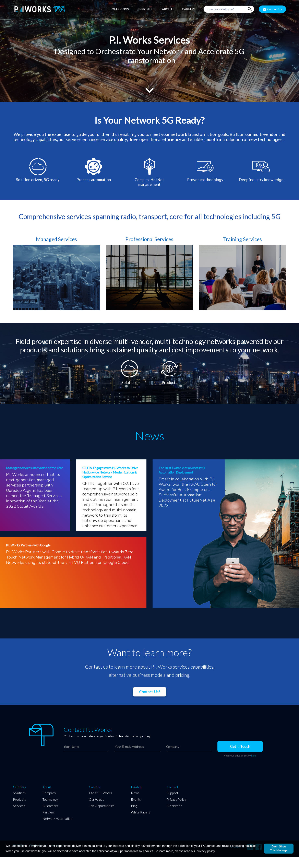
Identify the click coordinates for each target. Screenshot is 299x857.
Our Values (96, 799)
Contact (172, 787)
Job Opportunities (101, 806)
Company (49, 793)
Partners (49, 812)
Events (136, 799)
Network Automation (57, 818)
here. (253, 755)
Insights (136, 787)
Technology (50, 799)
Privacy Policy (176, 799)
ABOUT (167, 9)
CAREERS (188, 9)
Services (19, 806)
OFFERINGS (120, 9)
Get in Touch (240, 746)
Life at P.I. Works (100, 793)
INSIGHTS (145, 9)
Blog (134, 806)
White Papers (140, 812)
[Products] (169, 361)
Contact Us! (149, 691)
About (47, 787)
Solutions (19, 793)
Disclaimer (174, 806)
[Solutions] (130, 361)
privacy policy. (206, 851)
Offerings (19, 787)
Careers (94, 787)
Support (172, 793)
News (135, 793)
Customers (50, 806)
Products (19, 799)
